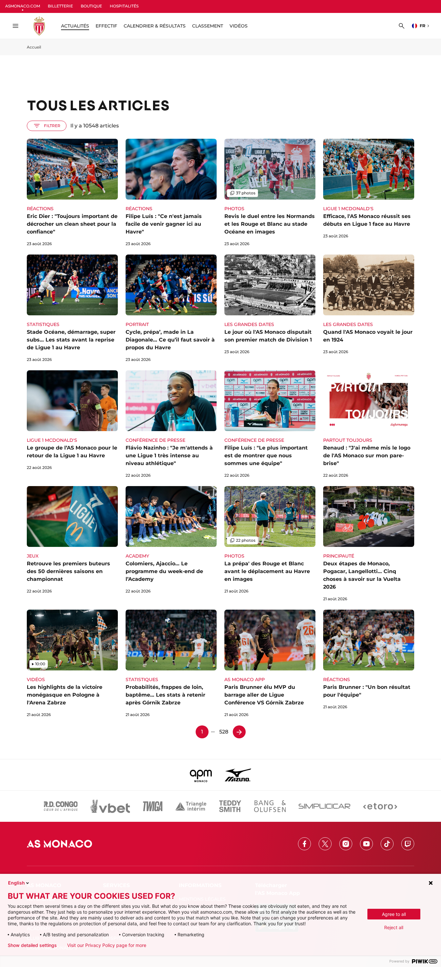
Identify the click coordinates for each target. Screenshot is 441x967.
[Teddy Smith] (230, 806)
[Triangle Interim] (190, 806)
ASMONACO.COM (22, 6)
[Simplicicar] (324, 806)
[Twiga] (152, 806)
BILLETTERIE (60, 6)
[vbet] (110, 806)
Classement (207, 26)
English (16, 883)
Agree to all (394, 914)
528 (223, 732)
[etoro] (380, 806)
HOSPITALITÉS (124, 6)
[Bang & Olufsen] (270, 806)
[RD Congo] (61, 806)
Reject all (393, 927)
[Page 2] (239, 731)
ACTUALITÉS (75, 26)
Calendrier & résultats (155, 26)
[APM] (201, 775)
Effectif (106, 26)
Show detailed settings (32, 945)
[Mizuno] (238, 775)
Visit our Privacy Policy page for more (106, 945)
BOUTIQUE (91, 6)
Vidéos (239, 26)
